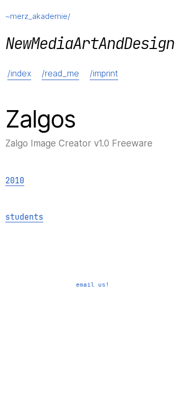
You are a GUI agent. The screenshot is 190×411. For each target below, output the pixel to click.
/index (19, 73)
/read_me (60, 73)
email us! (92, 284)
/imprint (104, 73)
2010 (14, 181)
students (24, 217)
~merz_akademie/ (37, 16)
